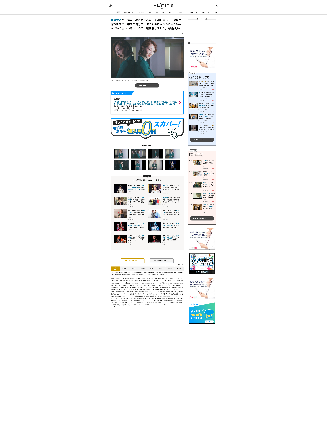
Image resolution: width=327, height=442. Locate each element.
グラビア (181, 12)
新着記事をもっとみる (198, 140)
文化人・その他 (206, 12)
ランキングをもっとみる (199, 218)
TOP (111, 12)
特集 (216, 12)
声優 (150, 12)
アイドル (141, 12)
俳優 (118, 12)
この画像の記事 (142, 85)
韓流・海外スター (129, 12)
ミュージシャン (160, 12)
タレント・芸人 (192, 12)
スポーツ (171, 12)
